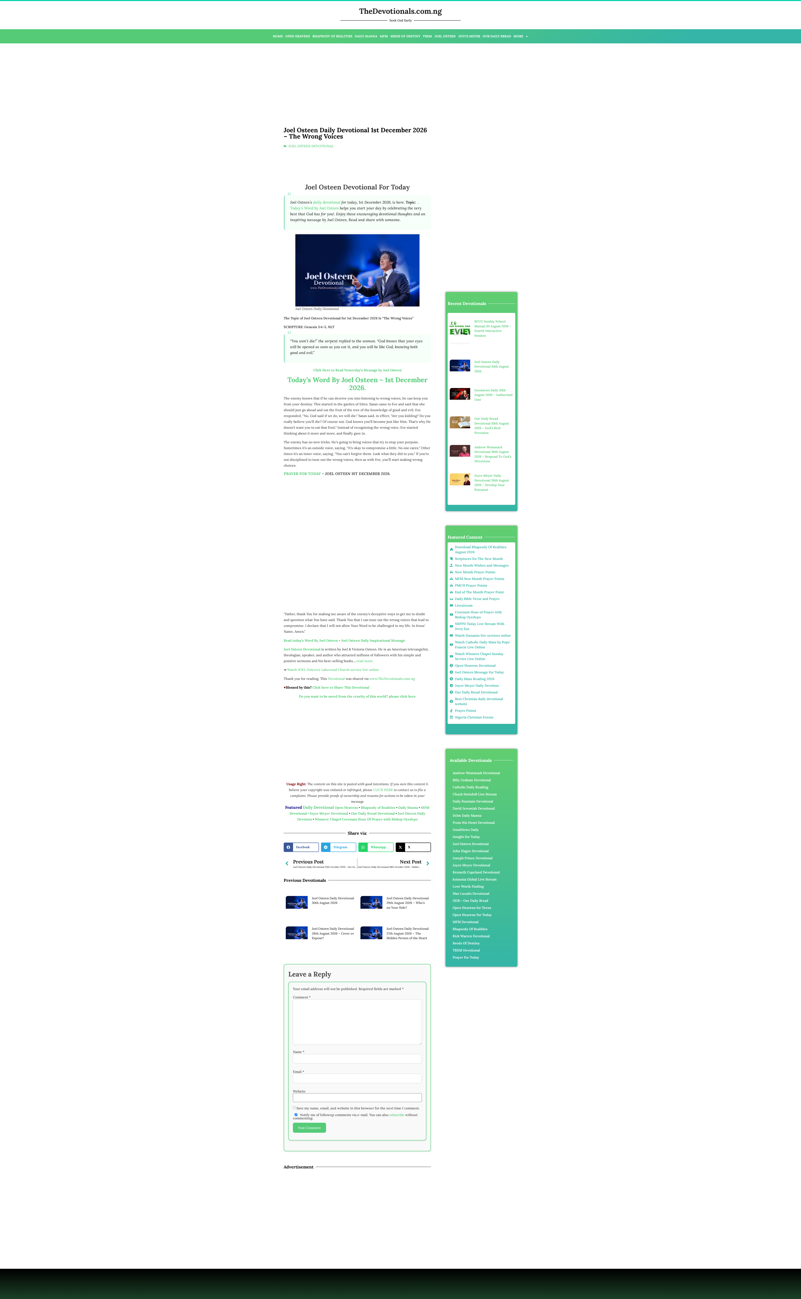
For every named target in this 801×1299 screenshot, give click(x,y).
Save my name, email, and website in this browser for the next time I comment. (358, 1082)
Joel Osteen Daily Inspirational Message (373, 640)
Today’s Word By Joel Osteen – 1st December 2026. (357, 383)
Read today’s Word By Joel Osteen (311, 640)
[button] (301, 847)
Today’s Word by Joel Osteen (314, 208)
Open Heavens (346, 807)
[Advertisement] (145, 77)
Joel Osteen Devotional (471, 784)
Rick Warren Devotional (471, 876)
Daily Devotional (318, 807)
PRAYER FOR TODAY (302, 473)
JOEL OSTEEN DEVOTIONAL (311, 146)
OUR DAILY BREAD (497, 36)
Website (299, 1065)
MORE (518, 36)
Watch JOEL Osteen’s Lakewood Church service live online (333, 670)
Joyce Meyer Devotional (329, 813)
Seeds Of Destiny (466, 884)
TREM (427, 36)
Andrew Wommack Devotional (476, 713)
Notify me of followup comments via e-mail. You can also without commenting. (355, 1091)
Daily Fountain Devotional (473, 742)
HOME (278, 36)
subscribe (396, 1089)
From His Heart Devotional (474, 763)
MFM (384, 36)
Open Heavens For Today (472, 855)
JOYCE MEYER (469, 36)
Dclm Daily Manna (467, 756)
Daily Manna (408, 807)
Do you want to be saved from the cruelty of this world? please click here (357, 696)
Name (298, 1026)
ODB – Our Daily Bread (470, 841)
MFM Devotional (466, 862)
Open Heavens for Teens (472, 848)
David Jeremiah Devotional (474, 749)
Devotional (336, 679)
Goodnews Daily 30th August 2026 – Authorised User (493, 365)
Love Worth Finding (468, 827)
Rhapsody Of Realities (470, 869)
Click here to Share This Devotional (340, 687)
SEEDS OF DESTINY (405, 36)
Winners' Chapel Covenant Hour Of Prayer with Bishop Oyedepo (366, 819)
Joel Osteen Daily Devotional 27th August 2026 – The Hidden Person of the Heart (408, 920)
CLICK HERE (383, 790)
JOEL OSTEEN (445, 36)
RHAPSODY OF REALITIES (332, 36)
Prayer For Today (466, 898)
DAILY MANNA (366, 36)
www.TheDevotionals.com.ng (392, 679)
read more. (365, 661)
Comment (302, 971)
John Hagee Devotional (471, 791)
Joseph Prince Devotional (472, 798)
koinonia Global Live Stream (475, 820)
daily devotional (326, 202)
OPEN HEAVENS (297, 36)
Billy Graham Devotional (472, 720)
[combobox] (475, 133)
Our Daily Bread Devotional (373, 813)
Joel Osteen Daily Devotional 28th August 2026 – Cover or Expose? (333, 920)
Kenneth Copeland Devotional (476, 813)
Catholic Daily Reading (470, 728)
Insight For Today (466, 777)
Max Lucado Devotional (471, 834)
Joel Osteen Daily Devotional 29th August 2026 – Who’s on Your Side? (408, 903)
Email (298, 1046)
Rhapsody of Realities (378, 807)
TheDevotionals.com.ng (400, 11)
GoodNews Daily (466, 770)
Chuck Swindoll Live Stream (475, 735)
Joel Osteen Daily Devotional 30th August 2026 (491, 348)
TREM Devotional (466, 891)
